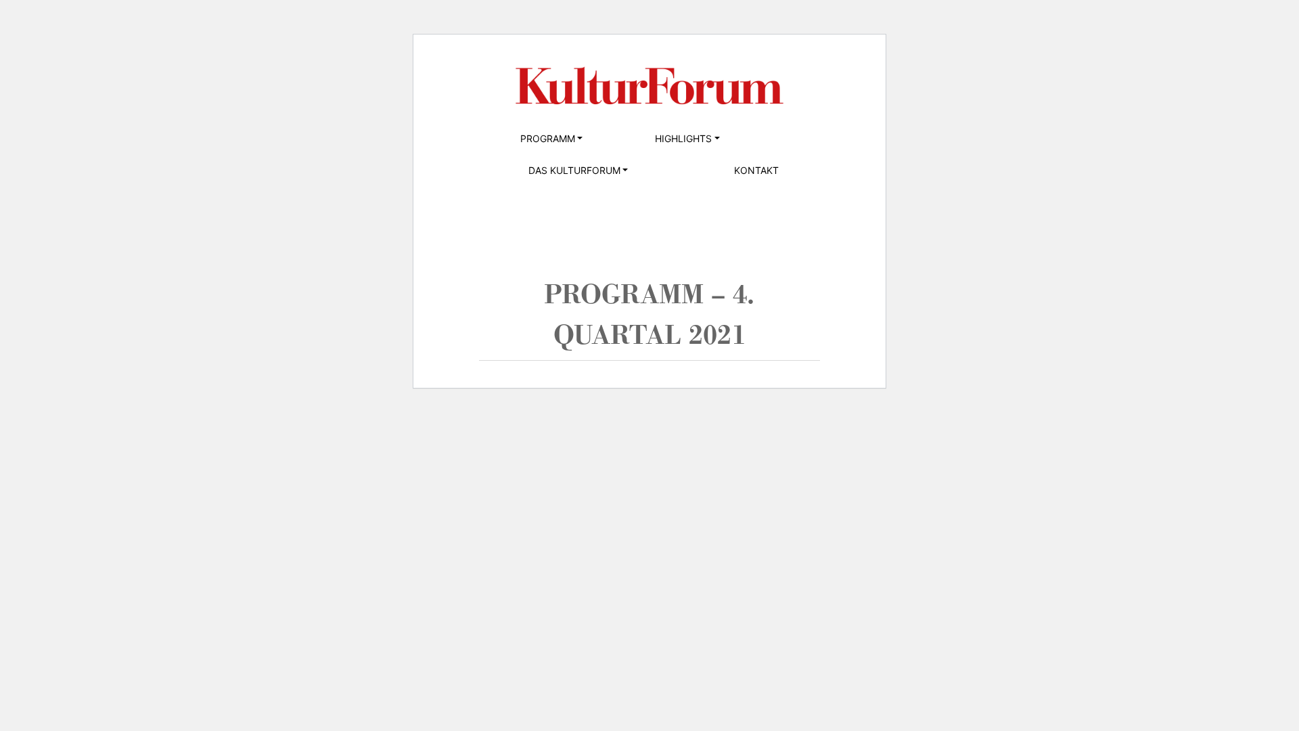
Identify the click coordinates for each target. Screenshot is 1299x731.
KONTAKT (756, 170)
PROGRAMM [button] (547, 138)
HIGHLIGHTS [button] (683, 138)
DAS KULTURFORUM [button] (574, 170)
